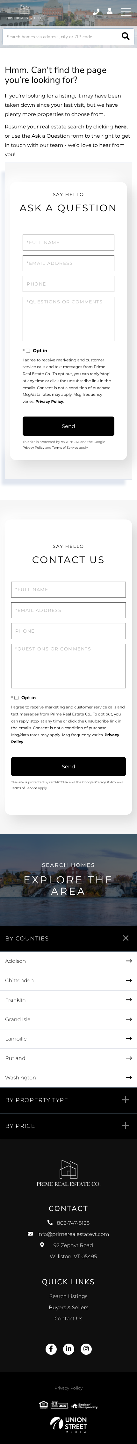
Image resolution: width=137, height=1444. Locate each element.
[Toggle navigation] (126, 12)
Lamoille (16, 1039)
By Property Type (36, 1100)
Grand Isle (18, 1020)
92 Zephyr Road (73, 1251)
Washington (20, 1078)
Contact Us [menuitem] (68, 1319)
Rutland (15, 1059)
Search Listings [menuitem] (68, 1297)
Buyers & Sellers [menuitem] (68, 1308)
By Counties (27, 938)
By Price (20, 1125)
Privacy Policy (49, 401)
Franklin (15, 1000)
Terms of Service (65, 448)
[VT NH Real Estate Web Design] (68, 1425)
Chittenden (19, 981)
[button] (125, 36)
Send (68, 426)
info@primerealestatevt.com (73, 1234)
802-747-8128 (96, 12)
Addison (15, 961)
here (120, 127)
